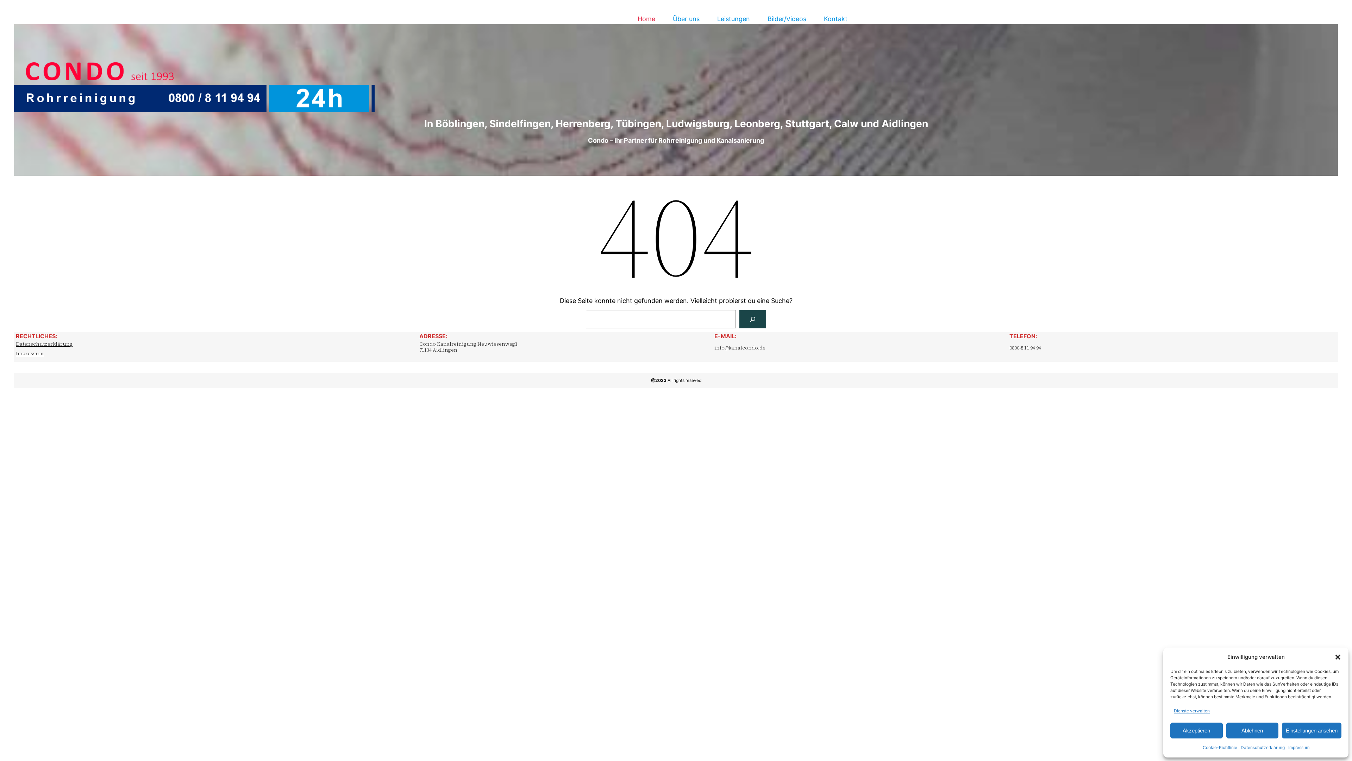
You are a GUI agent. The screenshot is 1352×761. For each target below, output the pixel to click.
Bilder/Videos (787, 19)
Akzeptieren (1196, 731)
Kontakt (835, 19)
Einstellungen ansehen (1312, 731)
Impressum (1298, 747)
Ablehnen (1252, 731)
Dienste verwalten (1192, 710)
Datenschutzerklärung (1263, 747)
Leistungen (733, 19)
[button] (1337, 657)
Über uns (686, 19)
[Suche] (752, 319)
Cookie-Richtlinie (1220, 747)
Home (646, 19)
